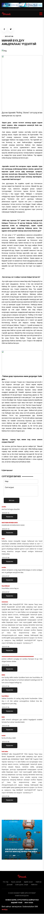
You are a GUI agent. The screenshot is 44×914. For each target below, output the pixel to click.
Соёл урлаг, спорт (21, 884)
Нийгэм (38, 882)
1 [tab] (6, 810)
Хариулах (9, 517)
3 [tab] (14, 855)
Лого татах (28, 902)
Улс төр (5, 882)
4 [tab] (18, 855)
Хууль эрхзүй (16, 882)
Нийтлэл (34, 884)
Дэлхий (9, 884)
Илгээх (11, 500)
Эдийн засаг (28, 882)
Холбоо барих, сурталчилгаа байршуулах (22, 900)
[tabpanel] (22, 840)
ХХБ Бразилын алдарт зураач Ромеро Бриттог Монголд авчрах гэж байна (21, 850)
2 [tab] (10, 855)
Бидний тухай (16, 902)
